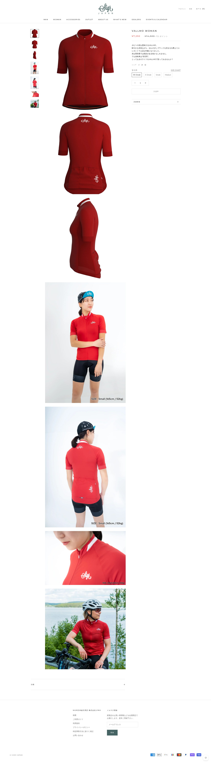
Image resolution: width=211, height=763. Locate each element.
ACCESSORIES (73, 19)
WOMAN (57, 19)
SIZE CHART (176, 70)
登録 (112, 732)
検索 (190, 9)
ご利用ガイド (78, 719)
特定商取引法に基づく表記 (83, 731)
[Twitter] (142, 65)
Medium (168, 75)
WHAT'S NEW (120, 19)
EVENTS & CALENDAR (156, 19)
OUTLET (89, 19)
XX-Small (136, 75)
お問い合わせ (78, 735)
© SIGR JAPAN (16, 755)
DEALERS (136, 19)
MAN (46, 19)
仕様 (33, 684)
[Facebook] (139, 65)
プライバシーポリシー (81, 727)
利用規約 (76, 723)
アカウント (182, 9)
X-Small (148, 75)
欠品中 (156, 91)
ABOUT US (103, 19)
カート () (200, 9)
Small (158, 75)
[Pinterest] (145, 65)
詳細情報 (137, 102)
